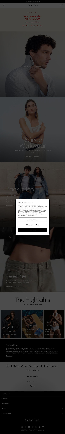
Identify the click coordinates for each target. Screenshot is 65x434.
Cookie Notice (23, 215)
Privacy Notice (33, 215)
